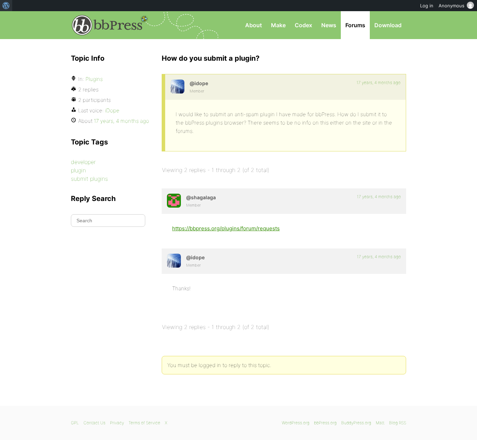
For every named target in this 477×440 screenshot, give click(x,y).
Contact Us (94, 422)
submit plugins (89, 178)
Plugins (94, 79)
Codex (303, 25)
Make (278, 25)
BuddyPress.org (356, 422)
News (328, 25)
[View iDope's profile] (177, 87)
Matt (380, 422)
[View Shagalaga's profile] (174, 201)
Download (388, 25)
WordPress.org (295, 422)
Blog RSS (397, 422)
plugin (78, 170)
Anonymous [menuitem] (451, 5)
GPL (75, 422)
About (253, 25)
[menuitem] (6, 5)
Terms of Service (144, 422)
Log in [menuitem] (426, 5)
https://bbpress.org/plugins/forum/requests (226, 228)
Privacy (117, 422)
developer (83, 161)
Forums (355, 25)
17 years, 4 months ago (379, 82)
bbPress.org (107, 25)
